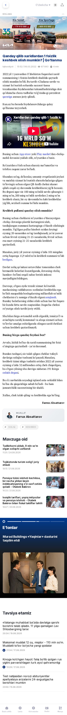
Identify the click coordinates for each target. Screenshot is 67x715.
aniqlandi (50, 297)
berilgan (7, 259)
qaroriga (7, 96)
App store (25, 154)
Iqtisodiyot (8, 66)
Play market (44, 154)
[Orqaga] (6, 5)
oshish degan (10, 372)
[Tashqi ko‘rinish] (55, 5)
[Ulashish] (62, 5)
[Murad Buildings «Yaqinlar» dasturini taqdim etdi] (33, 565)
